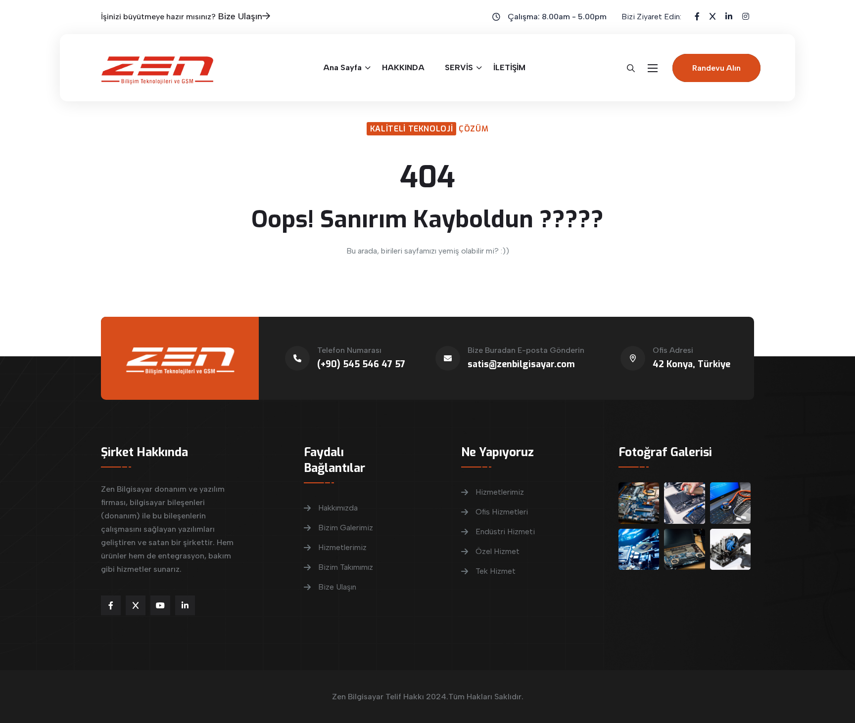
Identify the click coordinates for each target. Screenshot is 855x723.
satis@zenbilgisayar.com (521, 364)
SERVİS (459, 67)
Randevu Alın (716, 68)
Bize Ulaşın (240, 16)
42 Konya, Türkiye (691, 364)
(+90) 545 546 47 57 (361, 364)
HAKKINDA (403, 67)
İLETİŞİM (509, 67)
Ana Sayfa (342, 67)
